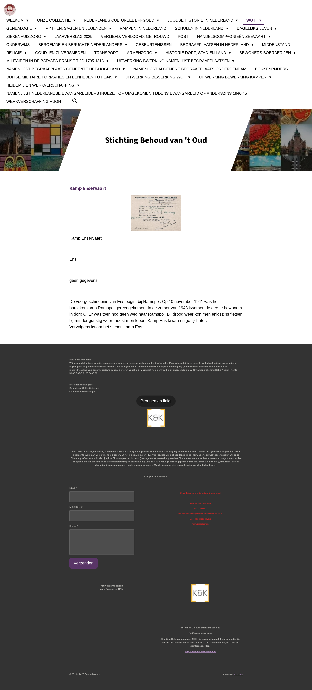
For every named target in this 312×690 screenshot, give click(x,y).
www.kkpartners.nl (200, 524)
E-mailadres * (76, 506)
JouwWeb (238, 674)
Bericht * (73, 526)
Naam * (73, 487)
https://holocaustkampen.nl (200, 651)
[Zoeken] (75, 100)
